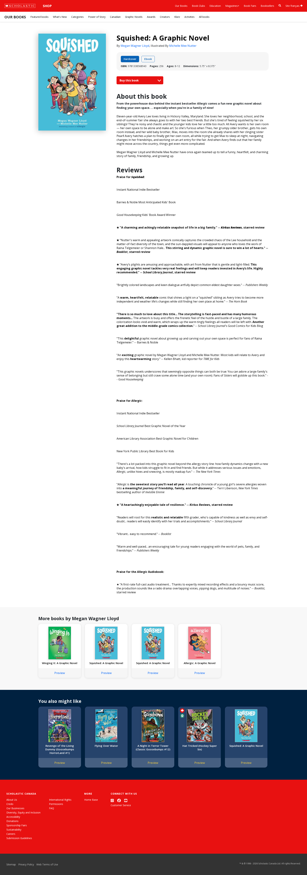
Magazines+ (232, 5)
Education (215, 5)
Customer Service (121, 805)
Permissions (56, 804)
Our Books (181, 5)
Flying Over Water (106, 745)
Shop (47, 6)
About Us (11, 799)
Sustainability (13, 829)
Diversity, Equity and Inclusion (23, 812)
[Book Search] (280, 5)
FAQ (51, 808)
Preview (59, 673)
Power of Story (97, 16)
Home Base (91, 799)
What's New (60, 16)
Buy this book (129, 80)
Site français (293, 5)
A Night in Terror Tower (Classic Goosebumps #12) (153, 747)
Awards (151, 16)
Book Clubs (198, 5)
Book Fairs (250, 5)
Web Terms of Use (47, 864)
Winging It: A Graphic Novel (59, 663)
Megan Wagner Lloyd (135, 46)
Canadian (115, 16)
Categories (77, 16)
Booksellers (267, 5)
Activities (189, 16)
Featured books (39, 16)
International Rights (60, 799)
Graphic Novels (133, 16)
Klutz (177, 16)
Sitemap (11, 864)
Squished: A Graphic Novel (106, 663)
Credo (9, 804)
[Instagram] (112, 800)
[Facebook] (119, 800)
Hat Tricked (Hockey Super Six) (199, 747)
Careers (10, 834)
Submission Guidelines (19, 838)
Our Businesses (15, 808)
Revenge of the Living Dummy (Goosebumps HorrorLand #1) (59, 749)
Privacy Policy (26, 864)
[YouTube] (125, 800)
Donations (12, 821)
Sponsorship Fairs (16, 825)
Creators (165, 16)
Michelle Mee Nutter (182, 46)
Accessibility (13, 816)
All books (204, 16)
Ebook (148, 59)
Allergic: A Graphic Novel (200, 663)
